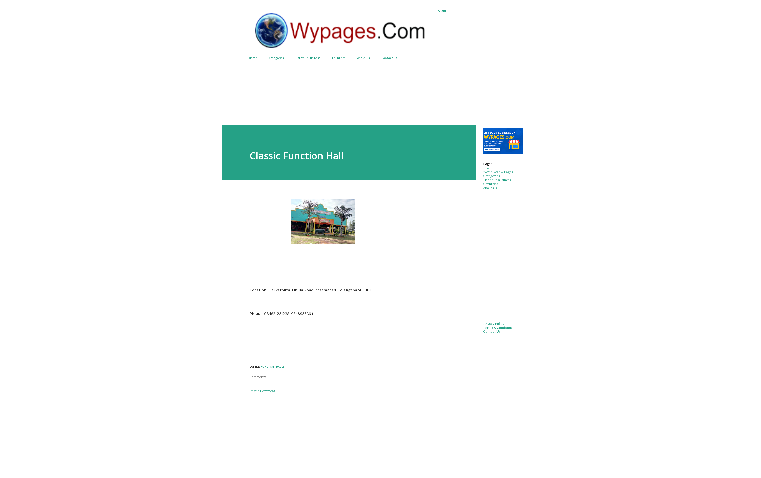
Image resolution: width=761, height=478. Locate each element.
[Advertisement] (349, 90)
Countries (338, 58)
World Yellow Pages (498, 172)
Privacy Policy (493, 324)
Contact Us (389, 58)
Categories (276, 58)
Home (253, 58)
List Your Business (307, 58)
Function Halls (273, 366)
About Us (363, 58)
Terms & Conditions (498, 327)
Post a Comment (262, 391)
